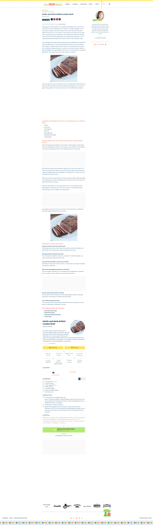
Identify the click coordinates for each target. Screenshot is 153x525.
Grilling (47, 11)
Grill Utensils (72, 372)
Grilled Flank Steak (49, 312)
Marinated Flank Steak (50, 310)
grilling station (55, 375)
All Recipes (5, 518)
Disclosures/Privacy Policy (20, 518)
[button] (42, 10)
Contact (11, 518)
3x (83, 379)
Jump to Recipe (45, 19)
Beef (43, 11)
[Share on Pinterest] (57, 19)
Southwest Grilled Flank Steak (52, 314)
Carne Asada (48, 316)
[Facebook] (102, 2)
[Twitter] (104, 2)
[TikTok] (102, 6)
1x (79, 379)
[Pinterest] (104, 4)
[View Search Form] (110, 4)
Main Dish (51, 11)
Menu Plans (84, 4)
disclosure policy (62, 24)
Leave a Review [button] (65, 430)
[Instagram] (102, 4)
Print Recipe (54, 347)
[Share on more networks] (60, 19)
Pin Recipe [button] (75, 347)
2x (81, 379)
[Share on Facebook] (54, 19)
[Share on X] (52, 19)
